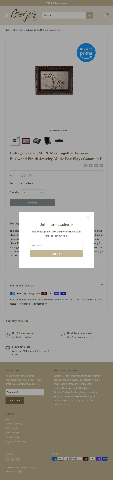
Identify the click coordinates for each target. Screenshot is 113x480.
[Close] (88, 217)
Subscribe (56, 253)
